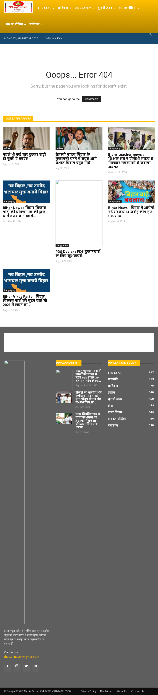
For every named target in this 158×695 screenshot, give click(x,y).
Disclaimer (106, 691)
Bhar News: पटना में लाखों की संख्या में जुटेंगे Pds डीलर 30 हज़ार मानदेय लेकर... (88, 376)
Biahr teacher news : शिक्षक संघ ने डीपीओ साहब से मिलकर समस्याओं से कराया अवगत (130, 161)
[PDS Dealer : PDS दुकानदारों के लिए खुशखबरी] (79, 213)
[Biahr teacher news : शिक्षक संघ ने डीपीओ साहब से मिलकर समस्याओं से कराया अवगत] (131, 138)
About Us (121, 691)
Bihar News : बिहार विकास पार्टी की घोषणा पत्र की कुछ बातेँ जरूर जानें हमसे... (24, 212)
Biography (82, 8)
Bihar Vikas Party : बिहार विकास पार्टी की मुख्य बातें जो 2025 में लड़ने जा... (25, 301)
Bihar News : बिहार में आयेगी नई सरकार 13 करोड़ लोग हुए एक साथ (131, 212)
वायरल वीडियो (127, 8)
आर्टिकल (63, 8)
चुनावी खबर (105, 8)
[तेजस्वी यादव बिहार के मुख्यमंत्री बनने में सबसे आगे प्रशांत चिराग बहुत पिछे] (79, 138)
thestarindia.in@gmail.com (21, 657)
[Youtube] (36, 668)
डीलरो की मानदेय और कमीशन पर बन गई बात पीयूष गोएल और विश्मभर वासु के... (89, 397)
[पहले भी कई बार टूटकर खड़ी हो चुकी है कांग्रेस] (26, 138)
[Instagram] (17, 667)
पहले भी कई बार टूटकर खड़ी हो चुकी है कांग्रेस (24, 157)
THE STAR (44, 8)
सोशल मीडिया (14, 24)
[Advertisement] (79, 53)
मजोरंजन (34, 24)
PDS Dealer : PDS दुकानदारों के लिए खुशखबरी (78, 254)
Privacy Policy (88, 691)
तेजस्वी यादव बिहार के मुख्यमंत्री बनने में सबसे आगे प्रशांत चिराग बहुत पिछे (76, 159)
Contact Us (137, 691)
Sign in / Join (53, 38)
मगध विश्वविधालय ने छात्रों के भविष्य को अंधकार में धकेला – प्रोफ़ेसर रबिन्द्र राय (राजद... (88, 421)
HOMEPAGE (91, 99)
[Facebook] (7, 668)
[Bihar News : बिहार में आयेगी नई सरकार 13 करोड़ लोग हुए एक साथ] (131, 192)
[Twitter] (26, 668)
